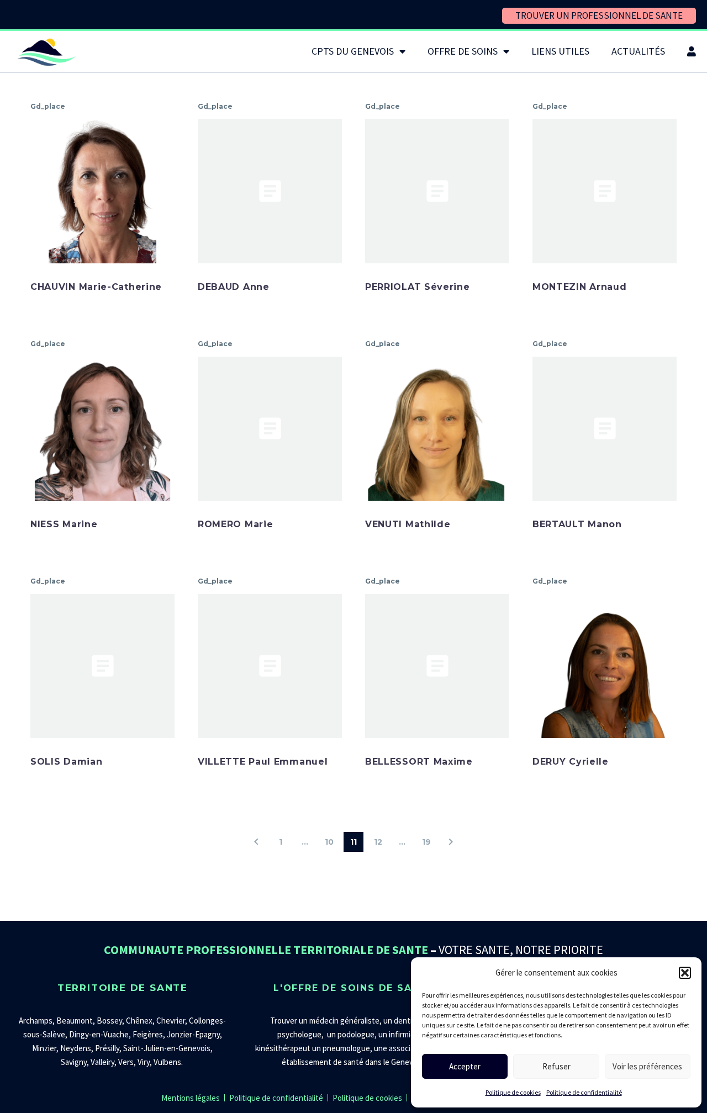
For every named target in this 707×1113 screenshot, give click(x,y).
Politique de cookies (513, 1092)
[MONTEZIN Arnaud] (604, 191)
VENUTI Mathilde (408, 524)
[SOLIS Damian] (102, 666)
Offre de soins (463, 51)
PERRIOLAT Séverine (417, 287)
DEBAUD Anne (234, 287)
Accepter (465, 1066)
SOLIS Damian (66, 761)
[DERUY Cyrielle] (604, 666)
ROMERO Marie (235, 524)
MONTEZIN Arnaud (579, 287)
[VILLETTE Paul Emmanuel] (270, 666)
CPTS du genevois (353, 51)
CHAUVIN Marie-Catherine (96, 287)
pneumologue (346, 1048)
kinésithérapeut (282, 1048)
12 (378, 842)
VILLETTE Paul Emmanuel (263, 761)
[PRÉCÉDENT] (256, 842)
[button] (684, 972)
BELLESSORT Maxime (419, 761)
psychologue (299, 1034)
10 (329, 842)
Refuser (556, 1066)
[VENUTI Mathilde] (437, 429)
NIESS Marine (63, 524)
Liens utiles (560, 51)
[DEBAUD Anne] (270, 191)
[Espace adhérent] (691, 51)
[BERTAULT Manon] (604, 429)
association (408, 1048)
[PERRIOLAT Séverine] (437, 191)
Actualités (638, 51)
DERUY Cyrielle (570, 761)
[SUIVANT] (451, 842)
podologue (355, 1034)
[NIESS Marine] (102, 429)
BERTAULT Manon (577, 524)
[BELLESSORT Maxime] (437, 666)
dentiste (409, 1020)
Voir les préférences (647, 1066)
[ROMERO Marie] (270, 429)
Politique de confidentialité (584, 1092)
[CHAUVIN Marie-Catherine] (102, 191)
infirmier (403, 1034)
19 (426, 842)
